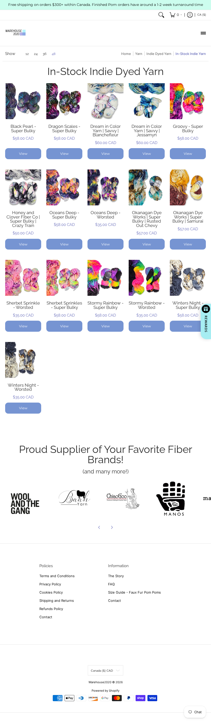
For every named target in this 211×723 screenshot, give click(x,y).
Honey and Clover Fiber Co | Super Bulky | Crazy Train (23, 219)
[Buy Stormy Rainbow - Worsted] (147, 278)
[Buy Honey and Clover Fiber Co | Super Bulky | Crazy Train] (23, 187)
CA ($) (201, 14)
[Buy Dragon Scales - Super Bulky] (64, 101)
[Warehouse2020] (15, 33)
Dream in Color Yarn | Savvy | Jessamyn (146, 130)
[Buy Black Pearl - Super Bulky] (23, 101)
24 (36, 54)
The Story (116, 576)
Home (126, 54)
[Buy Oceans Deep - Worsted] (105, 187)
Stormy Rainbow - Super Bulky (105, 305)
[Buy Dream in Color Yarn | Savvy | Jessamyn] (147, 101)
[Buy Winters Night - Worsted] (23, 360)
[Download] (170, 499)
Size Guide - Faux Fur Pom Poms (134, 592)
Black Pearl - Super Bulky (23, 128)
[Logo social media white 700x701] (74, 499)
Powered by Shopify (105, 690)
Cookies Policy (51, 592)
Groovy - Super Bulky (188, 128)
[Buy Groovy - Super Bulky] (188, 101)
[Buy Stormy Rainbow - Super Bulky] (105, 278)
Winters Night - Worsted (23, 387)
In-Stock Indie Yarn (190, 54)
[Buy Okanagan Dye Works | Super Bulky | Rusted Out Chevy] (147, 187)
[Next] (111, 527)
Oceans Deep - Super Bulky (64, 215)
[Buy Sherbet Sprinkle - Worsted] (23, 278)
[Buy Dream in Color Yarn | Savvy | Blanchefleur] (105, 101)
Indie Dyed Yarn (158, 54)
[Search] (161, 15)
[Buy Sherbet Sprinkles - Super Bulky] (64, 278)
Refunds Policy (51, 609)
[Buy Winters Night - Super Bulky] (188, 278)
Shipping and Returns (56, 600)
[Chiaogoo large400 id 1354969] (122, 499)
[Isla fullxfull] (26, 499)
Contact (45, 617)
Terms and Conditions (57, 576)
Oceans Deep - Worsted (105, 215)
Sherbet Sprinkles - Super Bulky (64, 305)
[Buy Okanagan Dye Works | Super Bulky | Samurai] (188, 187)
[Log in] (190, 15)
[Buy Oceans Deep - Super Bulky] (64, 187)
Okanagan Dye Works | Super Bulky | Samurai (187, 217)
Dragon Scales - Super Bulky (64, 128)
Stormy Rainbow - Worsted (147, 305)
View (23, 153)
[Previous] (99, 527)
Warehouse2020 (100, 682)
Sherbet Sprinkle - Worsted (23, 305)
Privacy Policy (50, 584)
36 (45, 54)
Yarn (138, 54)
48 (54, 54)
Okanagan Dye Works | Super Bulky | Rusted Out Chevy (147, 219)
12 (27, 54)
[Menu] (203, 33)
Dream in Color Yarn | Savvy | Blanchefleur (105, 130)
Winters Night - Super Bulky (188, 305)
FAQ (111, 584)
